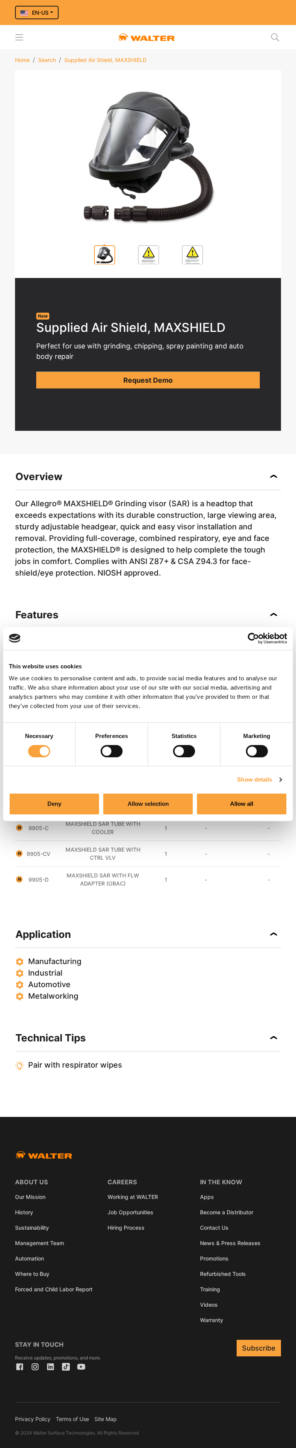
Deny (54, 803)
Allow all (241, 803)
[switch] (112, 751)
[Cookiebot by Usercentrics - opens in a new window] (253, 638)
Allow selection (148, 803)
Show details (254, 779)
